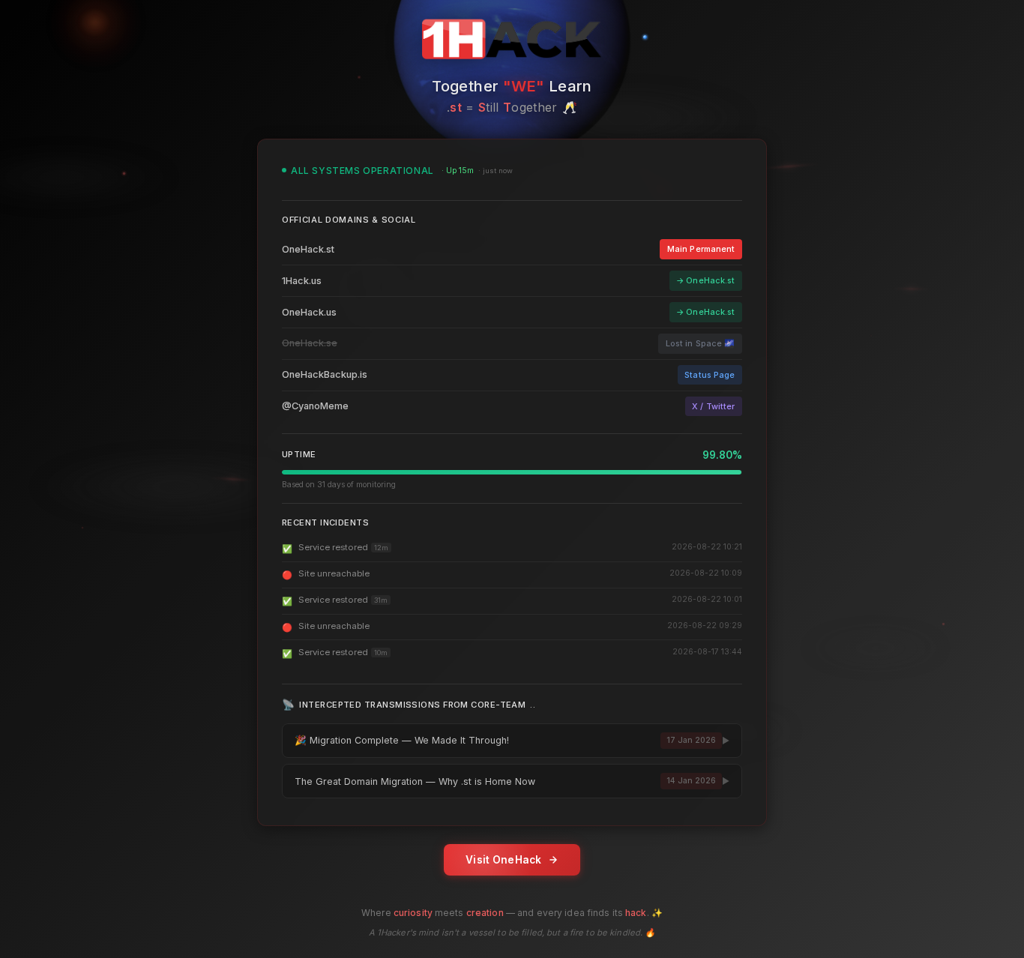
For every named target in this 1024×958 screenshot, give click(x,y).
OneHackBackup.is (324, 374)
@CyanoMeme (315, 406)
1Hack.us (302, 280)
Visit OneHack (504, 860)
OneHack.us (309, 312)
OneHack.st (308, 249)
